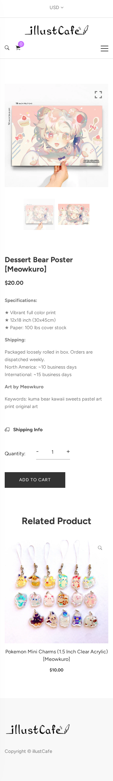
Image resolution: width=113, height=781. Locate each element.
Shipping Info (27, 429)
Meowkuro (32, 387)
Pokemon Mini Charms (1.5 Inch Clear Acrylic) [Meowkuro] (56, 655)
